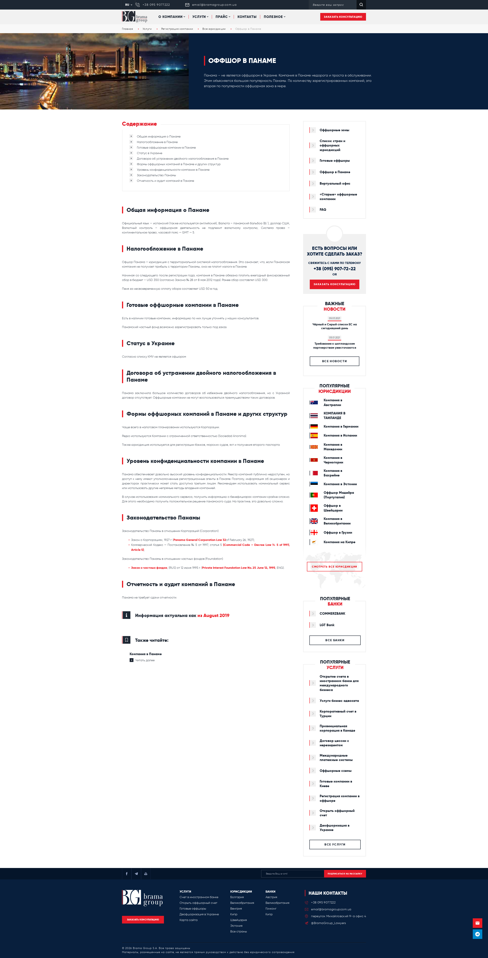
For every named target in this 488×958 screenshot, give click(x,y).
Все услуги (335, 844)
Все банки (334, 640)
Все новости (334, 361)
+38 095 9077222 (156, 4)
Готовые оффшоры (193, 908)
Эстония (236, 925)
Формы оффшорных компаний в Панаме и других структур (179, 164)
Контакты (247, 16)
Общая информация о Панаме (159, 136)
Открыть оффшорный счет (198, 903)
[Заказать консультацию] (477, 923)
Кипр (233, 914)
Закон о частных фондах (149, 568)
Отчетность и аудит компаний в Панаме (165, 181)
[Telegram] (477, 934)
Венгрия (236, 908)
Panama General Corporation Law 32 (199, 540)
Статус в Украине (149, 153)
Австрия (271, 897)
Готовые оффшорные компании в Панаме (166, 147)
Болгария (237, 897)
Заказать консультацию (343, 17)
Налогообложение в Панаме (157, 142)
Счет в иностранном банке (199, 897)
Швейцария (238, 920)
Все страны (238, 931)
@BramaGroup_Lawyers (328, 923)
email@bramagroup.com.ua (214, 4)
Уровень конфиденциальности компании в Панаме (173, 169)
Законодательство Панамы (156, 175)
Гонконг (271, 908)
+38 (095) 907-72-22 (335, 269)
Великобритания (242, 903)
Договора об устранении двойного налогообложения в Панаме (183, 158)
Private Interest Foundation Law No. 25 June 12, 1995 (238, 568)
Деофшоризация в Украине (199, 914)
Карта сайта (188, 920)
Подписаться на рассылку (345, 873)
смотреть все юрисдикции (334, 566)
